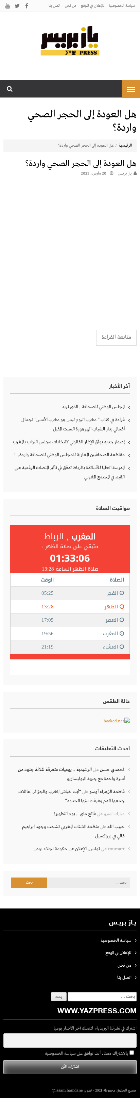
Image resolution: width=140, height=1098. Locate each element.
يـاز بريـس (125, 173)
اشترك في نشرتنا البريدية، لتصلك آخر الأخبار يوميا (95, 1028)
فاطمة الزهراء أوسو (107, 792)
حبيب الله (116, 827)
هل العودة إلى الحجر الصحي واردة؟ (81, 164)
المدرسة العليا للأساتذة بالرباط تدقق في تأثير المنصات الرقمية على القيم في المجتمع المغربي (70, 472)
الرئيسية (125, 145)
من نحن (70, 5)
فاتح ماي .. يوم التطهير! (75, 814)
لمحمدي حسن (112, 770)
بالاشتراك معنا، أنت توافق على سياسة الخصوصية (87, 1053)
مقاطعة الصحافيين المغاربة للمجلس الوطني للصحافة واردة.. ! (69, 455)
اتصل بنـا (54, 5)
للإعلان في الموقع (92, 5)
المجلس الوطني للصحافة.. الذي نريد (93, 407)
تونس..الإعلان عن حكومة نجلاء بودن (67, 849)
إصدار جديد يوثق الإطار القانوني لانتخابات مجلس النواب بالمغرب (69, 442)
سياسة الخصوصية (122, 5)
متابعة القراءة (116, 337)
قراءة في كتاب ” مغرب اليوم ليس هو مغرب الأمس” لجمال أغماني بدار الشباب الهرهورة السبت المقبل (73, 424)
